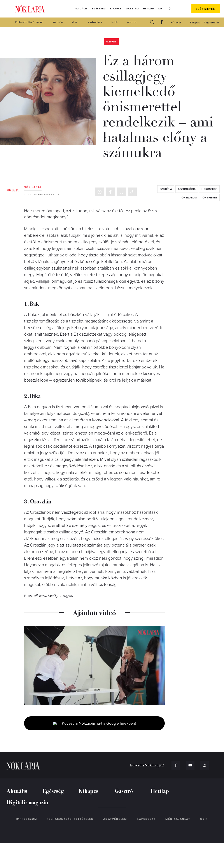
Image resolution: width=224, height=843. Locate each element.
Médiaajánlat (177, 818)
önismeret (210, 197)
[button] (169, 8)
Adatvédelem (115, 818)
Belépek (195, 22)
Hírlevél (176, 22)
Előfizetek (205, 9)
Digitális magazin (27, 802)
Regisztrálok (212, 22)
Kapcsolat (146, 818)
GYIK (204, 818)
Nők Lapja (30, 8)
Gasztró (132, 8)
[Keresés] (152, 22)
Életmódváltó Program (29, 22)
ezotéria (166, 189)
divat (75, 22)
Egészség (99, 8)
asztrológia (95, 22)
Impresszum (26, 818)
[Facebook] (161, 22)
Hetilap (148, 8)
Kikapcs (116, 8)
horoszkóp (209, 189)
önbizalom (189, 197)
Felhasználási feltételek (70, 818)
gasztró (131, 22)
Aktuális (81, 8)
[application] (94, 665)
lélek (115, 22)
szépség (58, 22)
